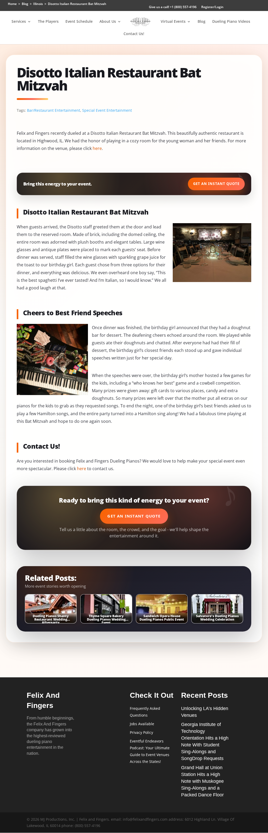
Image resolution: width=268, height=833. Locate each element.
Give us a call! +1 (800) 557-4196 (173, 7)
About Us (107, 22)
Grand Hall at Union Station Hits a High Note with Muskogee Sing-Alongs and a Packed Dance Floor (202, 781)
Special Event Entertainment (107, 110)
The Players (48, 22)
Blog (201, 22)
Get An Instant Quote (216, 183)
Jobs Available (142, 723)
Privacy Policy (141, 732)
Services (19, 22)
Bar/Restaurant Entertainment (53, 110)
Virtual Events (173, 22)
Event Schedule (79, 22)
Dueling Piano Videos (231, 22)
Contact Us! (134, 34)
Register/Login (212, 7)
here (97, 148)
